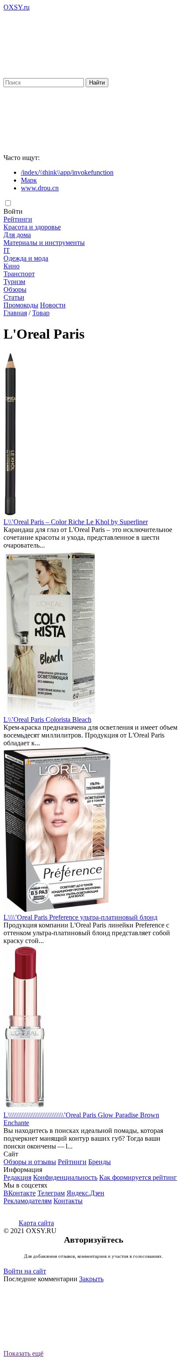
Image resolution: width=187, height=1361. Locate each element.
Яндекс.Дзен (85, 1193)
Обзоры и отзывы (29, 1161)
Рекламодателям (27, 1200)
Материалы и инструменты (44, 242)
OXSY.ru (16, 7)
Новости (53, 305)
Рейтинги (17, 219)
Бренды (99, 1161)
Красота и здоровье (32, 227)
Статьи (13, 297)
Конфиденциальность (65, 1177)
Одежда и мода (25, 258)
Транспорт (19, 273)
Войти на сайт (24, 1271)
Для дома (17, 234)
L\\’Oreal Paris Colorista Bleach (47, 719)
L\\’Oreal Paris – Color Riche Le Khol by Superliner (75, 521)
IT (6, 250)
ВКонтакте (19, 1193)
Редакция (17, 1177)
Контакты (68, 1200)
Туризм (14, 281)
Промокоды (20, 305)
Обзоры (15, 289)
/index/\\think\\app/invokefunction (67, 172)
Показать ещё (23, 1353)
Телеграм (51, 1193)
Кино (11, 266)
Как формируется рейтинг (138, 1177)
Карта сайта (36, 1223)
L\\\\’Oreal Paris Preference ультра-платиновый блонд (80, 917)
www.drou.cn (40, 188)
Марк (29, 180)
